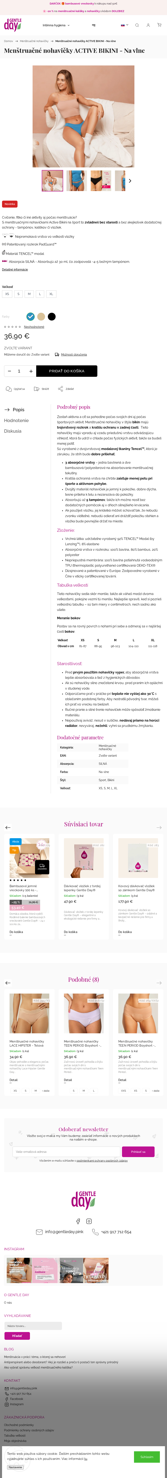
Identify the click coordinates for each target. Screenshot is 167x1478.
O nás (8, 1302)
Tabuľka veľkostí (14, 1435)
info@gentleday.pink (64, 1231)
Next (160, 827)
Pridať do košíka (66, 371)
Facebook (78, 1221)
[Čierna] (52, 316)
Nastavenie (15, 1467)
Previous (8, 827)
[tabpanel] (84, 887)
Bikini (111, 780)
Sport (102, 780)
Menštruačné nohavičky (107, 747)
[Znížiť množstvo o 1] (9, 371)
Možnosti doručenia (74, 354)
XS (100, 788)
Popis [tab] (18, 409)
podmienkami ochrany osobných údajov (102, 1160)
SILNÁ (103, 763)
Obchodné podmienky (19, 1425)
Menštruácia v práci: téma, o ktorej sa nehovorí (35, 1357)
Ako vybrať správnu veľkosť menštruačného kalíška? (38, 1367)
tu (85, 1459)
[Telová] (41, 316)
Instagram (89, 1221)
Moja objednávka (15, 1441)
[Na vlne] (30, 316)
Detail (14, 1080)
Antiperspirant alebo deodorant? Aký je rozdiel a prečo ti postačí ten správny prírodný (61, 1362)
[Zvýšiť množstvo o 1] (31, 371)
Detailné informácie (15, 269)
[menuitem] (56, 25)
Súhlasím (147, 1457)
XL (116, 788)
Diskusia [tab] (12, 431)
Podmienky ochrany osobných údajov (29, 1430)
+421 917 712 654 (116, 1231)
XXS (123, 1090)
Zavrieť (153, 402)
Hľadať (17, 1336)
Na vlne (104, 772)
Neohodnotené (34, 326)
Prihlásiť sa (138, 1151)
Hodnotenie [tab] (16, 420)
